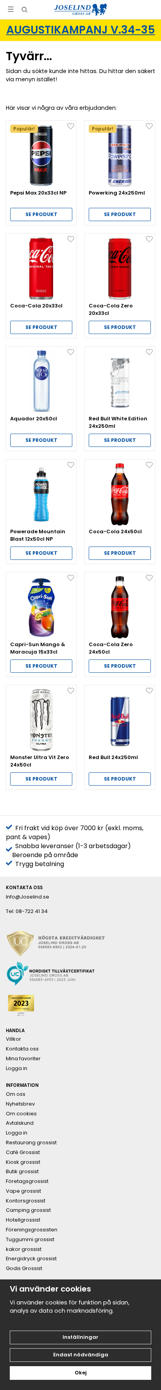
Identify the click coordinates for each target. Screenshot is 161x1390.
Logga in (16, 1068)
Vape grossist (23, 1191)
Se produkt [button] (41, 214)
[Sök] (24, 9)
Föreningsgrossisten (31, 1229)
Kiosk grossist (23, 1162)
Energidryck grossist (31, 1258)
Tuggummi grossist (30, 1239)
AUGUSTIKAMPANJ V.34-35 (80, 30)
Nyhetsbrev (20, 1104)
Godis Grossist (24, 1268)
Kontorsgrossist (25, 1200)
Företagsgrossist (27, 1181)
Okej (81, 1372)
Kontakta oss (22, 1048)
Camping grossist (28, 1210)
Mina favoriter (23, 1058)
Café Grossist (23, 1152)
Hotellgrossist (23, 1220)
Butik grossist (22, 1171)
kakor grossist (23, 1249)
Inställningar (80, 1337)
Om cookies (21, 1113)
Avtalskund (20, 1123)
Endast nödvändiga (80, 1354)
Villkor (13, 1039)
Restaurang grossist (31, 1142)
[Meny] (11, 9)
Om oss (15, 1094)
